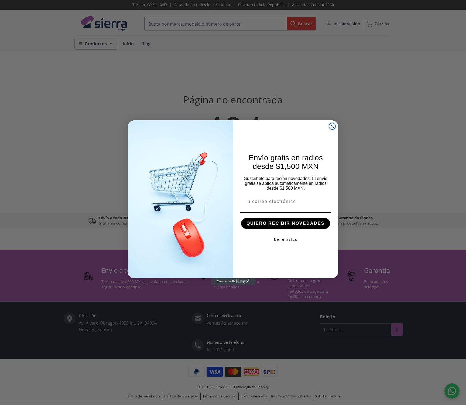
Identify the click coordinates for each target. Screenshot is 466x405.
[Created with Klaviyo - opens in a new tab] (233, 281)
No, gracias (285, 239)
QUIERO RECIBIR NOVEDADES (285, 223)
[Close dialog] (332, 126)
